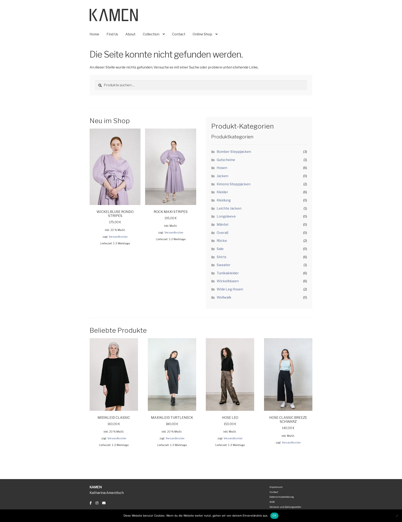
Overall (222, 233)
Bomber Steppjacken (234, 152)
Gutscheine (226, 160)
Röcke (222, 241)
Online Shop (202, 34)
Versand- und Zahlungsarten (285, 506)
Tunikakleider (228, 273)
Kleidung (224, 200)
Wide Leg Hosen (230, 289)
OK (274, 515)
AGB (272, 501)
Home (94, 34)
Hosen (222, 168)
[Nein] (397, 516)
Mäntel (222, 225)
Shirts (221, 257)
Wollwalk (224, 297)
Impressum (276, 487)
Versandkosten (118, 236)
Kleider (222, 192)
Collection (151, 34)
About (130, 34)
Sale (220, 249)
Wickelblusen (228, 281)
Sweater (224, 265)
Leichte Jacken (229, 208)
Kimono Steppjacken (233, 184)
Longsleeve (226, 216)
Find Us (112, 34)
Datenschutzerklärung (281, 496)
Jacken (222, 176)
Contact (178, 34)
